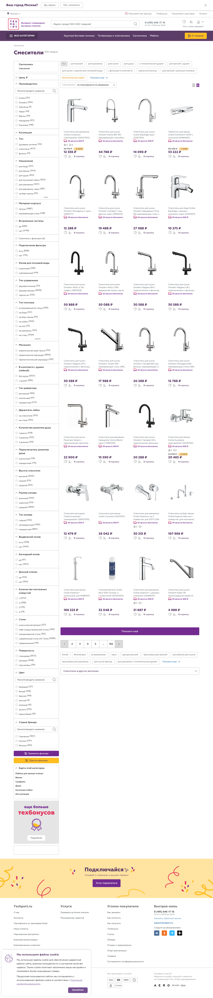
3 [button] (80, 644)
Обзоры (111, 940)
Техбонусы (161, 14)
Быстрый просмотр (79, 126)
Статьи (110, 934)
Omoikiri (23, 103)
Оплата (203, 14)
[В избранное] (65, 156)
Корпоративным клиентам (27, 945)
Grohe (22, 98)
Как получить (114, 923)
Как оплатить (114, 918)
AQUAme (23, 107)
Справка (111, 956)
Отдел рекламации (117, 951)
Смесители (24, 68)
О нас (16, 912)
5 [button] (95, 644)
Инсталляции (22, 794)
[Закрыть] (205, 5)
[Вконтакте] (156, 933)
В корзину (79, 156)
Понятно (78, 990)
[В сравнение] (70, 156)
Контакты (18, 918)
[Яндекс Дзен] (179, 933)
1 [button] (64, 644)
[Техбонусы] (36, 822)
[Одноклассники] (164, 933)
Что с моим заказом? (193, 26)
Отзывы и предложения (119, 945)
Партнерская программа (26, 934)
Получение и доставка (183, 14)
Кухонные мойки (24, 790)
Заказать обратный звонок (167, 918)
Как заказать (113, 912)
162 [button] (111, 644)
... (103, 644)
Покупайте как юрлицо (140, 14)
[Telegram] (172, 933)
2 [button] (72, 644)
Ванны (19, 777)
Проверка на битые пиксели (75, 912)
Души (18, 786)
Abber (22, 112)
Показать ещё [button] (130, 631)
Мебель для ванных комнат (29, 773)
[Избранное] (184, 22)
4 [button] (88, 644)
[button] (50, 5)
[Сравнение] (191, 22)
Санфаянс (20, 782)
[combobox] (96, 85)
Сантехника (26, 64)
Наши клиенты (21, 929)
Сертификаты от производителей (30, 923)
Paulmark (23, 125)
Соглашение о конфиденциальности (125, 961)
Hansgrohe (24, 121)
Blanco (22, 116)
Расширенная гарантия (72, 918)
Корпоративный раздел (26, 940)
